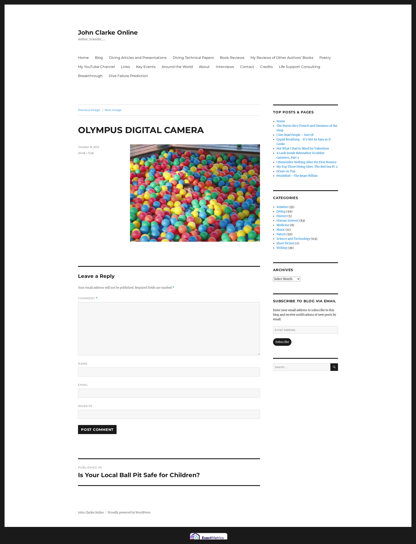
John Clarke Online (108, 32)
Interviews (225, 67)
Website (85, 406)
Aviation (282, 207)
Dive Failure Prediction (128, 76)
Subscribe (282, 342)
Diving (281, 211)
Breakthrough (90, 76)
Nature (281, 234)
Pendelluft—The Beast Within (297, 176)
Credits (266, 67)
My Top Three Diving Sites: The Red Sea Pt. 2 (307, 167)
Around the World (177, 67)
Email (83, 384)
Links (125, 67)
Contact (247, 67)
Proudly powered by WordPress (129, 512)
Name (83, 363)
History (281, 216)
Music (280, 230)
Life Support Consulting (299, 67)
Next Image (113, 110)
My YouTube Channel (96, 67)
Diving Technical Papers (193, 58)
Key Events (146, 67)
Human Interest (287, 220)
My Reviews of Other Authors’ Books (281, 58)
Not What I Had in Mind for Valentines (302, 148)
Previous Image (89, 110)
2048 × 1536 (86, 153)
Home (83, 58)
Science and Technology (293, 239)
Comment (88, 298)
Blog (99, 58)
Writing (281, 248)
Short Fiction (285, 243)
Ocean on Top (285, 171)
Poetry (325, 58)
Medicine (282, 225)
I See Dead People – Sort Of (295, 135)
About (204, 67)
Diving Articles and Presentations (138, 58)
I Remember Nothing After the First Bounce (306, 162)
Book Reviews (232, 58)
